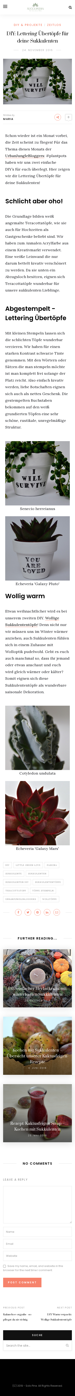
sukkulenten (37, 873)
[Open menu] (5, 6)
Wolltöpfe (49, 899)
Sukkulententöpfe (48, 882)
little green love (28, 865)
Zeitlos (54, 25)
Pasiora (52, 865)
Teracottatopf (15, 890)
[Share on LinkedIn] (47, 912)
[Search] (70, 7)
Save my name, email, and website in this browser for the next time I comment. (33, 1268)
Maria (8, 119)
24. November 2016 (37, 50)
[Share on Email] (56, 912)
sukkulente (13, 873)
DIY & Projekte (28, 25)
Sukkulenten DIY (17, 882)
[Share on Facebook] (18, 912)
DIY (7, 865)
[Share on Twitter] (28, 912)
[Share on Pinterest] (37, 912)
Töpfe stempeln (43, 890)
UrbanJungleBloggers (24, 155)
